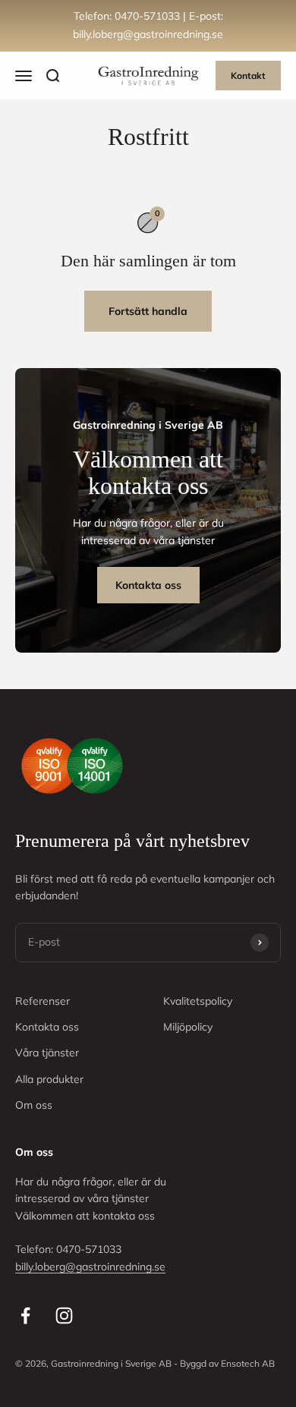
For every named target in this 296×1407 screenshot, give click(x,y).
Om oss (33, 1105)
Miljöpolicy (188, 1027)
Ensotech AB (248, 1363)
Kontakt (248, 75)
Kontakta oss (148, 585)
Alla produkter (49, 1079)
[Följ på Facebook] (25, 1315)
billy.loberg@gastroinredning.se (90, 1266)
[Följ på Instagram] (64, 1315)
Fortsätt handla (148, 311)
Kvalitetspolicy (197, 1001)
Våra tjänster (47, 1052)
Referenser (42, 1001)
